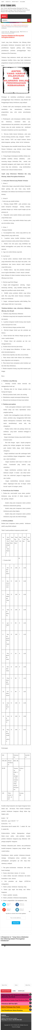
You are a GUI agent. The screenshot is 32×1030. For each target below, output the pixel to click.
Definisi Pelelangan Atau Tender (11, 1007)
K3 (27, 31)
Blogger (18, 1026)
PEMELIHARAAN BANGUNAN (7, 33)
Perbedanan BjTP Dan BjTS (9, 1003)
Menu (4, 16)
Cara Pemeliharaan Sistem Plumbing (12, 1010)
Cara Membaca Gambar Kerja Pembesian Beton (15, 1000)
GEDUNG (24, 31)
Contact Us (8, 1)
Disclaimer (22, 1)
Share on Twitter (8, 904)
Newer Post (4, 985)
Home (16, 985)
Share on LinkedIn (22, 909)
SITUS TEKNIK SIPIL (8, 5)
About (2, 1)
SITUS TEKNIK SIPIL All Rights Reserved (19, 1025)
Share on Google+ (8, 909)
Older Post (27, 985)
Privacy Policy (15, 1)
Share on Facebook (22, 904)
